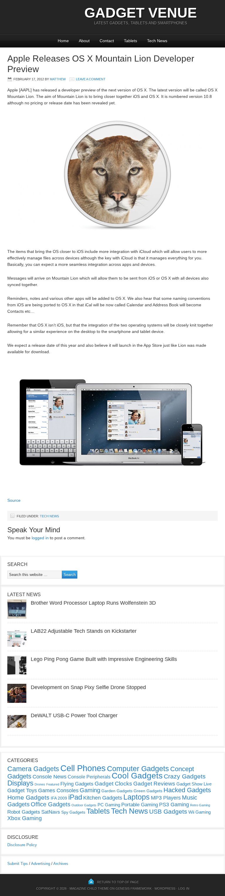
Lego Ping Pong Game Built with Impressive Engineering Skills (104, 659)
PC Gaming (109, 804)
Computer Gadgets (138, 768)
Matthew (58, 79)
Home (63, 40)
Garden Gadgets (116, 790)
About (84, 40)
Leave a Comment (90, 79)
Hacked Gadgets (187, 790)
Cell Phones (83, 768)
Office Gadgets (50, 804)
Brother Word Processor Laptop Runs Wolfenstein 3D (93, 603)
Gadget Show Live (194, 783)
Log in (183, 888)
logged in (40, 537)
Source (14, 500)
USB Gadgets (168, 811)
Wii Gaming (199, 812)
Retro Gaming (200, 805)
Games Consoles (58, 790)
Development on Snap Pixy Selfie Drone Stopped (88, 687)
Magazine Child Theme (89, 888)
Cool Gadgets (137, 775)
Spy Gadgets (73, 812)
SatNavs (50, 812)
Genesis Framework (133, 888)
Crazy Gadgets (185, 776)
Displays (20, 783)
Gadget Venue (140, 13)
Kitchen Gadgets (102, 798)
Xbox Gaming (24, 818)
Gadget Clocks (113, 784)
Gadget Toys (22, 790)
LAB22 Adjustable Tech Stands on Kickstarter (84, 631)
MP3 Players (166, 798)
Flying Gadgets (76, 784)
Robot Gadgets (23, 812)
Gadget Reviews (154, 784)
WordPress (164, 888)
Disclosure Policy (22, 845)
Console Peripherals (89, 776)
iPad (75, 797)
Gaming (90, 790)
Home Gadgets (28, 797)
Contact (107, 40)
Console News (50, 777)
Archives (60, 863)
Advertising (40, 863)
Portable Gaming (139, 804)
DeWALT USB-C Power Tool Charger (74, 715)
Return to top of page (118, 882)
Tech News (157, 40)
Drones (40, 784)
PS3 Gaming (174, 804)
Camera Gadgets (33, 769)
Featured (52, 784)
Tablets (130, 40)
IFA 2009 (59, 798)
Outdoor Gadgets (83, 805)
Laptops (136, 797)
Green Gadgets (148, 790)
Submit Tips (17, 863)
